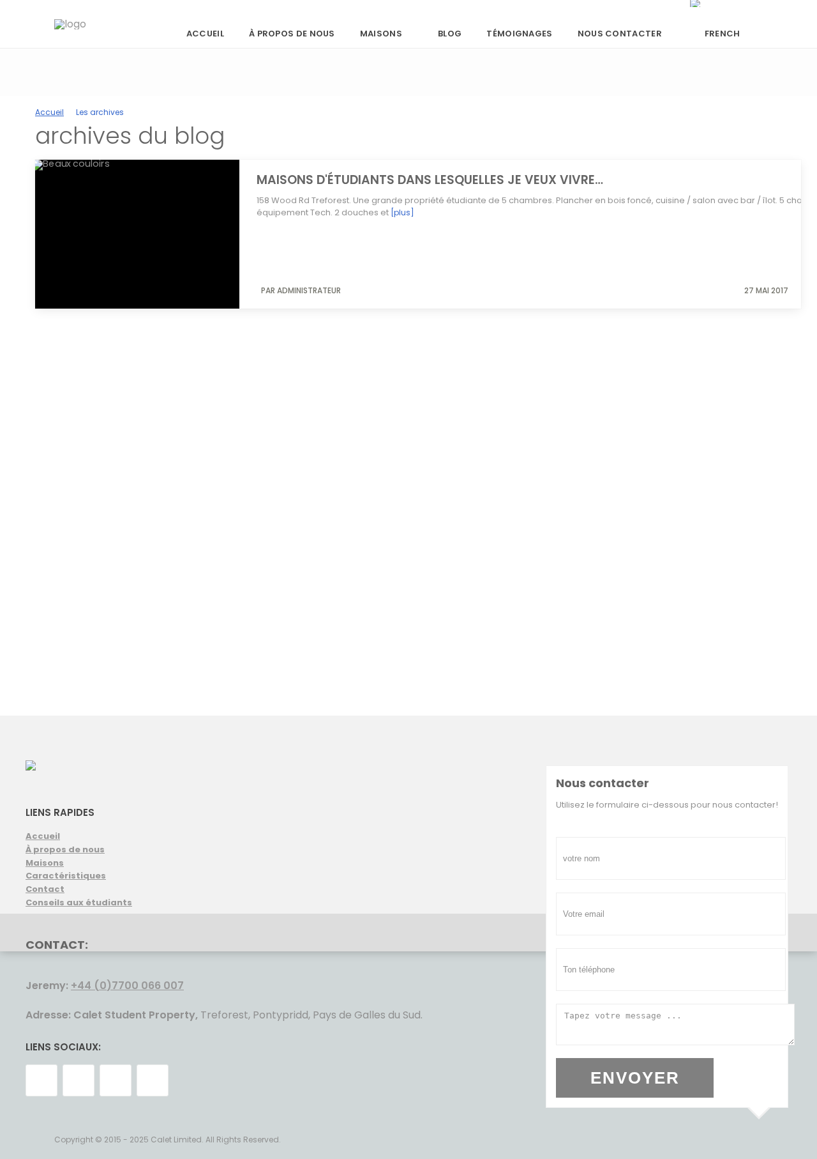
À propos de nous (292, 33)
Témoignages (519, 33)
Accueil (205, 33)
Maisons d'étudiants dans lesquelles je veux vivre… (430, 179)
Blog (449, 33)
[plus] (402, 212)
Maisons (381, 33)
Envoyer (635, 1078)
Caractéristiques (66, 876)
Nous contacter (620, 33)
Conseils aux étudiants (79, 902)
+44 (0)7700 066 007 (127, 985)
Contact (45, 889)
